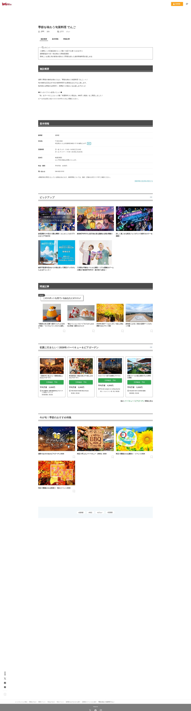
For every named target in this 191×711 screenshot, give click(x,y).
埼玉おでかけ (51, 702)
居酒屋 (110, 512)
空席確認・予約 (51, 382)
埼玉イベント (60, 702)
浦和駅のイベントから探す (89, 702)
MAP (89, 143)
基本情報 (44, 123)
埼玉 (90, 512)
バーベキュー (129, 401)
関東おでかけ (32, 702)
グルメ (100, 512)
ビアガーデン (139, 401)
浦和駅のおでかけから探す (73, 702)
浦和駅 (81, 512)
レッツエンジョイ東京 (21, 702)
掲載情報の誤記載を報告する (144, 181)
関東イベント (42, 702)
